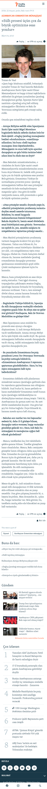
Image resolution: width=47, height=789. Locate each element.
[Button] (20, 41)
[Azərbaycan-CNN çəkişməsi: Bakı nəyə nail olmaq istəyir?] (10, 620)
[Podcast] (34, 767)
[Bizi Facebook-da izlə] (7, 785)
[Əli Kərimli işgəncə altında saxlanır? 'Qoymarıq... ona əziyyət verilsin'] (10, 595)
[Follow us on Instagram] (10, 767)
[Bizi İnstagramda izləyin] (18, 785)
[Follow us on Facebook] (4, 767)
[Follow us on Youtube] (22, 767)
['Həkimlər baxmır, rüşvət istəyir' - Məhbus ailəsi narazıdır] (10, 631)
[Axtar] (40, 785)
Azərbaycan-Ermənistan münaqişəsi (22, 16)
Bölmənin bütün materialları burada (29, 638)
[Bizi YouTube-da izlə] (29, 785)
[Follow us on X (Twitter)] (16, 767)
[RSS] (28, 767)
